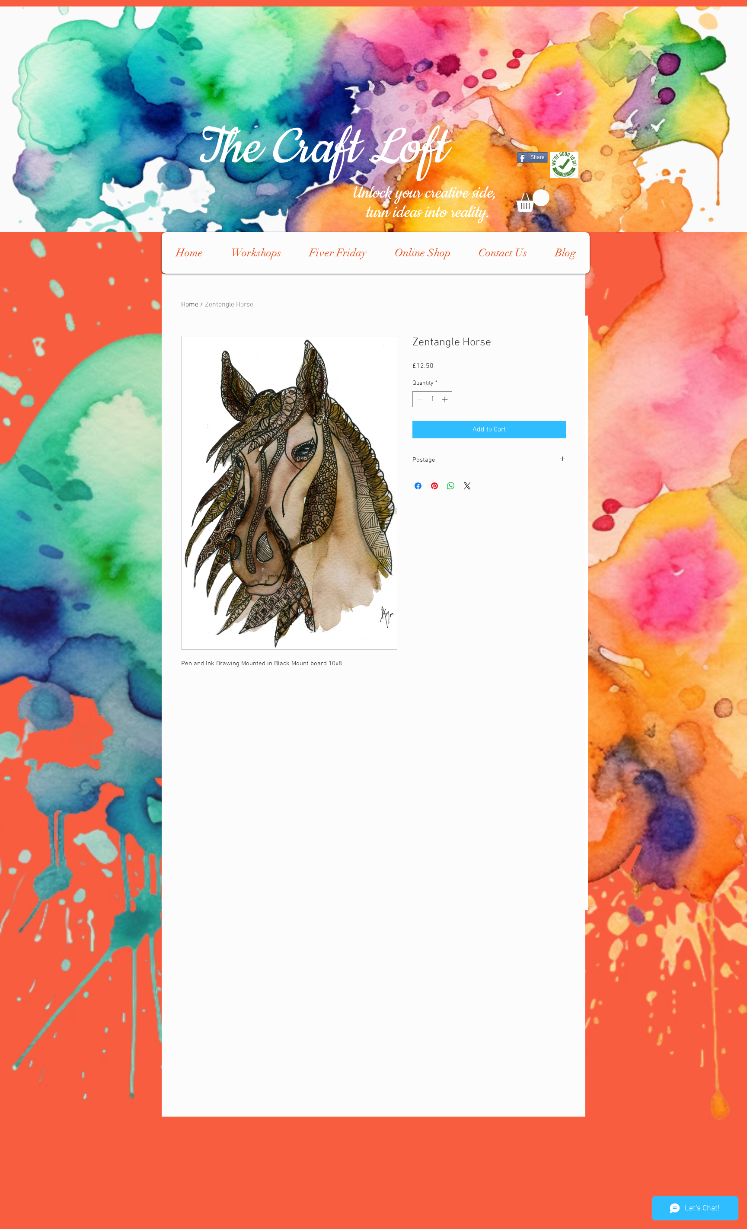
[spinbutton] (432, 399)
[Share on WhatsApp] (451, 486)
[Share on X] (467, 486)
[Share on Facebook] (418, 486)
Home (189, 304)
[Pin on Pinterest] (434, 486)
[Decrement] (419, 399)
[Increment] (445, 399)
